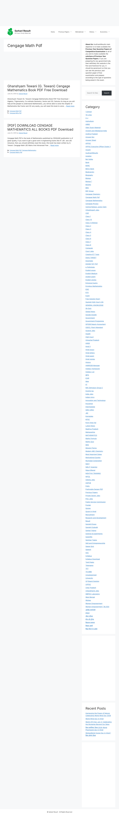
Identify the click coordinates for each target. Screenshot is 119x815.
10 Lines (89, 115)
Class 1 (88, 216)
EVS (87, 293)
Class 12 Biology (92, 223)
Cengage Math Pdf (15, 111)
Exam (88, 296)
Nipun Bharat (90, 470)
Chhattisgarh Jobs (92, 210)
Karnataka (89, 416)
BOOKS (88, 185)
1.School (89, 112)
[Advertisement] (56, 13)
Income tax (90, 391)
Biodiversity (90, 172)
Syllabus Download (93, 559)
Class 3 (88, 229)
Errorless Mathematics (94, 286)
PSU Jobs (89, 499)
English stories (91, 280)
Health (88, 334)
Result (88, 521)
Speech (88, 550)
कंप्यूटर (88, 613)
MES (87, 445)
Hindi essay (90, 350)
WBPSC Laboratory (93, 594)
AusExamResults (92, 153)
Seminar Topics (91, 540)
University (89, 578)
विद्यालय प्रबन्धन (90, 622)
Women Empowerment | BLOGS (97, 607)
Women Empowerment (94, 603)
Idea (87, 381)
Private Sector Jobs (93, 496)
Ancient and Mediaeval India (96, 131)
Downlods (89, 261)
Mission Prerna (91, 448)
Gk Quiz (88, 308)
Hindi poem (90, 356)
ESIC (87, 289)
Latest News (90, 426)
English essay (91, 270)
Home (53, 32)
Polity (88, 486)
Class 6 (88, 239)
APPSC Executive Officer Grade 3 (98, 147)
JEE (87, 413)
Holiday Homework (93, 369)
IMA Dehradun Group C (94, 388)
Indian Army (90, 397)
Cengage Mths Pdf (15, 113)
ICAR (87, 378)
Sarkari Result (23, 30)
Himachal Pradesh (92, 340)
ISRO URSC (90, 410)
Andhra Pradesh (92, 134)
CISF (87, 213)
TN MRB (89, 572)
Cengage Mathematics (29, 150)
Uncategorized (91, 575)
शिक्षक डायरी (89, 626)
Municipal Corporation (94, 461)
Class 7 (88, 242)
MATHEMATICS (91, 435)
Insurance (89, 404)
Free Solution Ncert (93, 299)
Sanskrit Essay (91, 524)
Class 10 (89, 220)
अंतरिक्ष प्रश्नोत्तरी (90, 610)
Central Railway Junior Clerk (96, 207)
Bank (87, 162)
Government (90, 318)
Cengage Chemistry (93, 194)
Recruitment (90, 515)
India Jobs (89, 394)
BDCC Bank (90, 169)
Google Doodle (91, 315)
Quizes (88, 508)
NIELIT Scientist (91, 467)
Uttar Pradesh (91, 588)
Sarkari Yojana (91, 530)
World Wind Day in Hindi (95, 719)
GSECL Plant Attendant (94, 327)
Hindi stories (90, 359)
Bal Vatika (89, 159)
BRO (87, 188)
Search (106, 93)
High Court (90, 337)
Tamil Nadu (90, 562)
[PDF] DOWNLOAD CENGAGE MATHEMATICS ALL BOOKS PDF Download (40, 127)
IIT (86, 385)
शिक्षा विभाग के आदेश (91, 629)
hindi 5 (88, 346)
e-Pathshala (90, 267)
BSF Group (90, 191)
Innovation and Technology (96, 400)
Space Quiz (90, 546)
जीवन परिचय (89, 616)
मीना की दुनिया (90, 619)
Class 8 (88, 245)
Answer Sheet (91, 140)
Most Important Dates (94, 454)
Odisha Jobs (90, 480)
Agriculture (90, 121)
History (91, 32)
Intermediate (90, 407)
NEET (88, 464)
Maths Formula (91, 438)
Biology (88, 178)
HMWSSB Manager (93, 365)
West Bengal (90, 597)
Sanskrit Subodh (92, 527)
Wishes (88, 600)
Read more (70, 106)
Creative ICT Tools (92, 254)
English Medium (91, 273)
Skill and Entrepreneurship (95, 543)
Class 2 (88, 226)
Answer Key (90, 137)
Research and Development (96, 518)
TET (87, 569)
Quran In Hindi (91, 511)
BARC (88, 166)
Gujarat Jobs (90, 331)
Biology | (89, 181)
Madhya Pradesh (92, 429)
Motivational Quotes (93, 458)
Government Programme (95, 321)
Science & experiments (94, 534)
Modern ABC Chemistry (94, 451)
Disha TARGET (91, 258)
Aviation (88, 156)
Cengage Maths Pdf (16, 152)
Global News (90, 312)
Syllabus (89, 556)
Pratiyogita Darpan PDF (94, 489)
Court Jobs (90, 251)
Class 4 (88, 232)
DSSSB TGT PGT (92, 264)
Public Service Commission (96, 502)
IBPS (87, 375)
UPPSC (88, 584)
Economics (103, 32)
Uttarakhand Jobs (92, 591)
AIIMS (88, 124)
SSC (87, 553)
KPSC (88, 419)
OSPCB (88, 483)
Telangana (89, 565)
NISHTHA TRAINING (93, 473)
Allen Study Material (93, 128)
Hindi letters (90, 353)
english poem (90, 277)
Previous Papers (63, 32)
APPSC (88, 143)
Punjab (88, 505)
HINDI (88, 343)
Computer (89, 248)
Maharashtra (90, 432)
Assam (88, 150)
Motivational (79, 32)
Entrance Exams (92, 283)
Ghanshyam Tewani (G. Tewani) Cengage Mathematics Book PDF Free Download (38, 88)
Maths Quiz (90, 442)
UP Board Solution (92, 581)
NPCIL (88, 477)
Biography (89, 175)
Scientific (89, 537)
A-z (87, 118)
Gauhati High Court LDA (94, 302)
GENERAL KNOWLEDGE (94, 305)
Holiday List (90, 372)
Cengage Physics (92, 204)
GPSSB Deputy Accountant (96, 324)
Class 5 (88, 235)
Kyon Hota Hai (91, 423)
